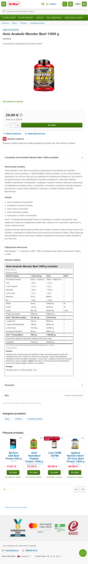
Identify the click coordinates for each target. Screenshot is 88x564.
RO (57, 556)
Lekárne (40, 17)
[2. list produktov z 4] (7, 489)
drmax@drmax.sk (12, 550)
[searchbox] (44, 11)
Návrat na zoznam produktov (16, 507)
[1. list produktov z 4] (4, 489)
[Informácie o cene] (21, 115)
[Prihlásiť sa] (70, 4)
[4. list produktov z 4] (13, 489)
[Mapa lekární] (42, 4)
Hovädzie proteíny (35, 419)
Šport (7, 419)
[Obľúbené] (64, 4)
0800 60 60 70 (31, 550)
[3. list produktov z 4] (10, 489)
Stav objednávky (54, 17)
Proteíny (18, 419)
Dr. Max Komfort (25, 17)
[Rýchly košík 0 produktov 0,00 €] (84, 4)
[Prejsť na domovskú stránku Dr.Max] (14, 3)
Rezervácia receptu (73, 17)
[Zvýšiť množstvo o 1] (17, 125)
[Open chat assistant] (83, 553)
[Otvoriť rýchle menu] (3, 4)
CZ (51, 556)
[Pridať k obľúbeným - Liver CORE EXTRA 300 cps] (62, 438)
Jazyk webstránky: (9, 556)
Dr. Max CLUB (9, 17)
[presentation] (13, 443)
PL (54, 556)
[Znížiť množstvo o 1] (8, 125)
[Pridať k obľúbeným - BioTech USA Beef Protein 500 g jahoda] (21, 438)
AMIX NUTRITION (11, 29)
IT (60, 556)
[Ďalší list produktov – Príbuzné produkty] (82, 489)
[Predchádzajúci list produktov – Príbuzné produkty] (76, 489)
